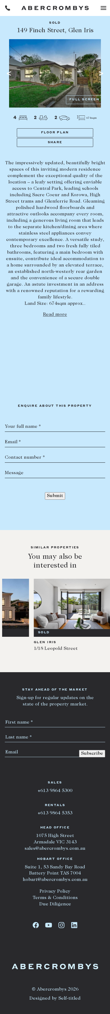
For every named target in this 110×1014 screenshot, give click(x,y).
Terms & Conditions (55, 898)
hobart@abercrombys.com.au (55, 879)
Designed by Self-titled (55, 998)
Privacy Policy (55, 891)
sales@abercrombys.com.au (55, 848)
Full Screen (84, 99)
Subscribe (92, 753)
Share (55, 142)
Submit (55, 496)
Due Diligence (55, 904)
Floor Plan (55, 132)
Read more (55, 314)
